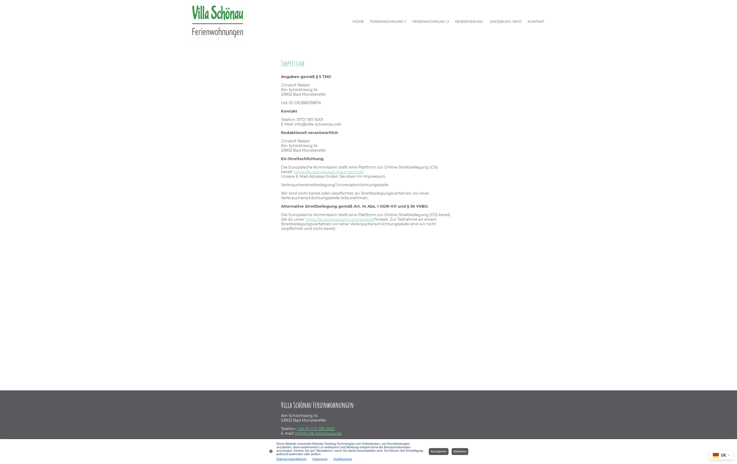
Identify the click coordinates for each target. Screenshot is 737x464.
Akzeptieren (438, 451)
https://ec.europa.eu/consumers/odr (340, 219)
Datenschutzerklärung (291, 459)
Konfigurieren (343, 459)
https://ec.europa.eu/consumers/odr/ (329, 171)
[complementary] (721, 455)
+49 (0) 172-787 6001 (316, 428)
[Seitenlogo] (217, 22)
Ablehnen (460, 451)
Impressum (319, 459)
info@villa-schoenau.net (318, 433)
